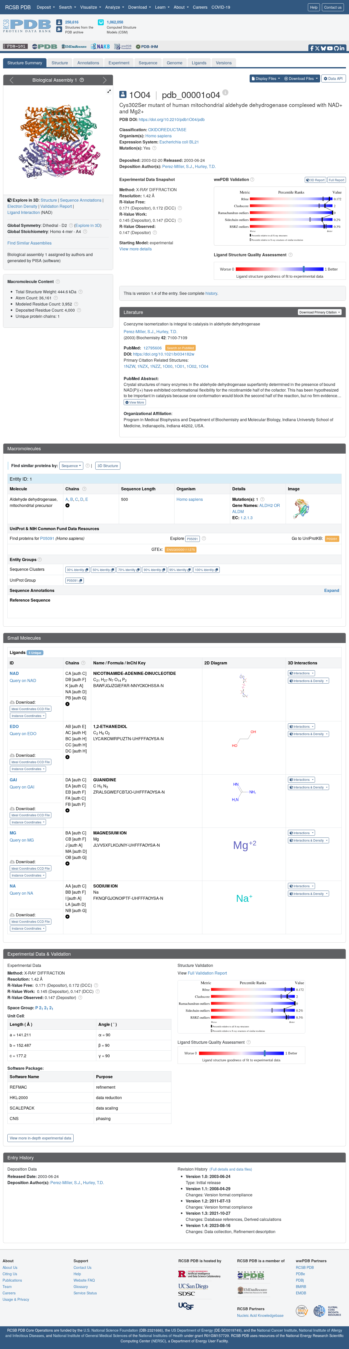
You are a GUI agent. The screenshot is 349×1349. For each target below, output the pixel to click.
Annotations (88, 63)
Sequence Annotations (80, 200)
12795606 (152, 348)
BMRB (301, 1286)
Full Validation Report (207, 973)
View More (136, 402)
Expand (331, 590)
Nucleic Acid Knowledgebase (260, 1315)
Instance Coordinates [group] (27, 715)
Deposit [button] (44, 7)
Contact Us (82, 1267)
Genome (174, 63)
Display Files (266, 78)
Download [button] (138, 7)
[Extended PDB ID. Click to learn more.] (225, 92)
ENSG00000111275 (181, 549)
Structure (60, 63)
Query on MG (22, 840)
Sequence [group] (70, 465)
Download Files (301, 78)
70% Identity (126, 569)
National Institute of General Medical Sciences (90, 1335)
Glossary (81, 1286)
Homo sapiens (158, 136)
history (211, 293)
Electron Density (22, 206)
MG (13, 833)
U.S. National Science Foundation (111, 1330)
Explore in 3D (87, 225)
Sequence (148, 63)
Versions (224, 63)
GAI (13, 780)
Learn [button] (161, 7)
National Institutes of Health (161, 1335)
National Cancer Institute (277, 1330)
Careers (200, 7)
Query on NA (21, 893)
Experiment (119, 63)
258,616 (71, 22)
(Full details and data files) (231, 1169)
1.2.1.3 (246, 517)
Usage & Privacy (16, 1299)
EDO (14, 726)
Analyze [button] (113, 7)
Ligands (199, 63)
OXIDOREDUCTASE (167, 129)
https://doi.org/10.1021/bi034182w (163, 354)
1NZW (129, 366)
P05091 (47, 538)
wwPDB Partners (311, 1260)
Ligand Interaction (23, 212)
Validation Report (56, 206)
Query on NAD (23, 680)
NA (13, 886)
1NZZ (155, 366)
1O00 (167, 366)
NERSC (159, 1340)
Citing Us (10, 1273)
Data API (335, 78)
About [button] (179, 7)
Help (314, 7)
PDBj (300, 1280)
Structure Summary (24, 63)
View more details (135, 249)
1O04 (203, 366)
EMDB (301, 1292)
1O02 (191, 366)
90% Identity (152, 569)
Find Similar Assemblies (29, 243)
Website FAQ (84, 1280)
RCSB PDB (18, 7)
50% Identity (101, 569)
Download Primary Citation (318, 312)
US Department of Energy (192, 1330)
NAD (14, 673)
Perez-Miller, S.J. (177, 166)
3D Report (317, 180)
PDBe (300, 1273)
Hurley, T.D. (205, 166)
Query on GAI (22, 787)
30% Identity (75, 569)
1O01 (179, 366)
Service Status (85, 1292)
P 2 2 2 (44, 1008)
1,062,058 (115, 22)
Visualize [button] (89, 7)
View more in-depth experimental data (40, 1137)
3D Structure (108, 465)
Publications (12, 1280)
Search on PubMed (180, 348)
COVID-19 (221, 7)
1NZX (142, 366)
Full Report (336, 180)
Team (7, 1286)
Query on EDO (23, 733)
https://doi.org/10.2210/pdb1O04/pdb (172, 119)
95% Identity (178, 569)
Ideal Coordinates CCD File (30, 709)
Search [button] (66, 7)
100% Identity (204, 569)
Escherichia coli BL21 (179, 142)
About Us (10, 1267)
